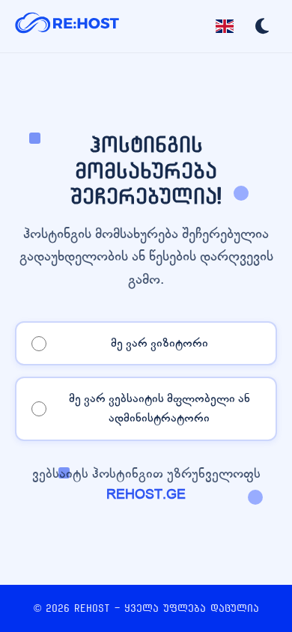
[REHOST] (67, 26)
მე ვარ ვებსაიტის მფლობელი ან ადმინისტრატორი (159, 408)
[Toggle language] (225, 26)
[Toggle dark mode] (262, 26)
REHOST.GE (146, 494)
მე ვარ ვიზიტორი (159, 343)
